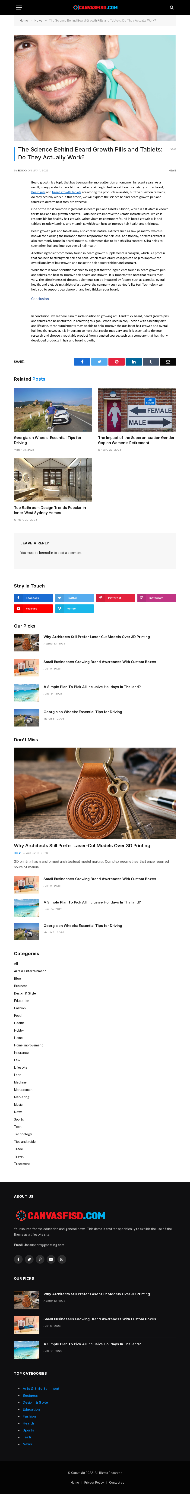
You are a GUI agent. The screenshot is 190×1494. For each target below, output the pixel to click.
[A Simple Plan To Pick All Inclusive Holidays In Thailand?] (26, 692)
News (172, 170)
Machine (20, 1082)
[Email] (18, 237)
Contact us (116, 1482)
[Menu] (19, 7)
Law (17, 1060)
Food (18, 1015)
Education (21, 1001)
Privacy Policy (94, 1482)
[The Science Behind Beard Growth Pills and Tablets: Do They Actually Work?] (95, 88)
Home (18, 1038)
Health (19, 1023)
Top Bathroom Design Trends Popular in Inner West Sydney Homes (50, 510)
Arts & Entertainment (30, 971)
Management (24, 1090)
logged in (46, 553)
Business (20, 986)
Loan (17, 1075)
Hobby (19, 1030)
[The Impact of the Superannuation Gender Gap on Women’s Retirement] (137, 410)
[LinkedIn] (18, 216)
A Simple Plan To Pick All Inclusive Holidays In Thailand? (92, 687)
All (16, 964)
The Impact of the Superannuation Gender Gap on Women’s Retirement (136, 440)
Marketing (21, 1097)
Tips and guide (25, 1141)
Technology (23, 1134)
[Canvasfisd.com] (95, 7)
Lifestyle (20, 1067)
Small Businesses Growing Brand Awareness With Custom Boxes (100, 662)
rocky (22, 170)
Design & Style (25, 993)
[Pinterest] (18, 227)
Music (18, 1104)
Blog (17, 853)
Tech (18, 1127)
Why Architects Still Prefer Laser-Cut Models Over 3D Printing (97, 637)
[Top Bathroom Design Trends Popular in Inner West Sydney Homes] (53, 480)
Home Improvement (28, 1045)
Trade (18, 1149)
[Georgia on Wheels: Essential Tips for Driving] (53, 410)
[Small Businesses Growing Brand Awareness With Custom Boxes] (26, 667)
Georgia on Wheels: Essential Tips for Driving (48, 440)
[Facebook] (18, 195)
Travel (19, 1156)
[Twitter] (18, 205)
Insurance (21, 1053)
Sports (19, 1119)
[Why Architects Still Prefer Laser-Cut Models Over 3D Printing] (26, 642)
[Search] (171, 7)
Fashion (20, 1008)
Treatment (22, 1164)
